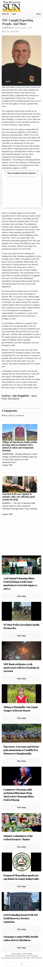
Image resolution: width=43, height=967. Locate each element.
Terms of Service (16, 954)
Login (14, 14)
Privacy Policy (27, 954)
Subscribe (5, 14)
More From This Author (19, 397)
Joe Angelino (21, 395)
